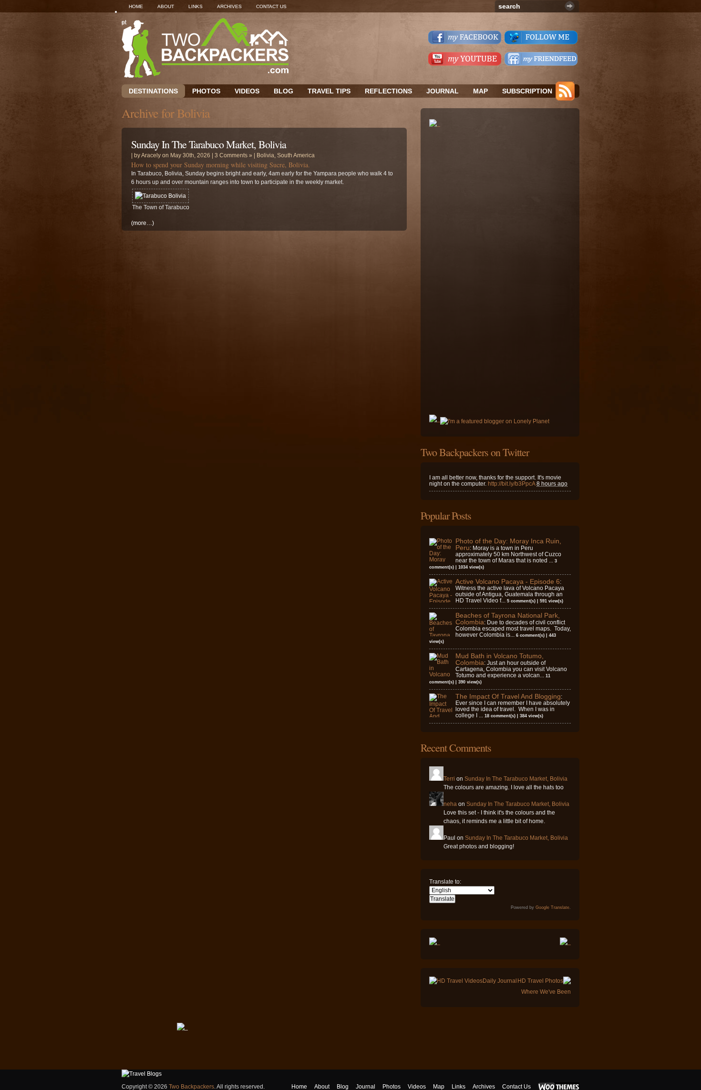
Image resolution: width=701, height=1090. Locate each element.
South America (296, 155)
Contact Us (271, 6)
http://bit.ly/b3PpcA (511, 483)
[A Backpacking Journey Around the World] (205, 48)
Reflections (388, 91)
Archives (229, 6)
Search (570, 6)
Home (136, 6)
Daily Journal (500, 981)
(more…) (142, 223)
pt (124, 22)
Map (480, 91)
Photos (391, 1086)
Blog (283, 91)
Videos (247, 91)
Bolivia (265, 155)
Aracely (151, 155)
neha (450, 804)
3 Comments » (233, 155)
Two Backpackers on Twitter (475, 452)
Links (195, 6)
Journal (442, 91)
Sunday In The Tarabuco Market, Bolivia (208, 144)
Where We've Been (546, 991)
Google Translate (552, 907)
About (165, 6)
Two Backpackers (191, 1086)
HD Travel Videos (460, 981)
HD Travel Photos (540, 981)
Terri (449, 778)
